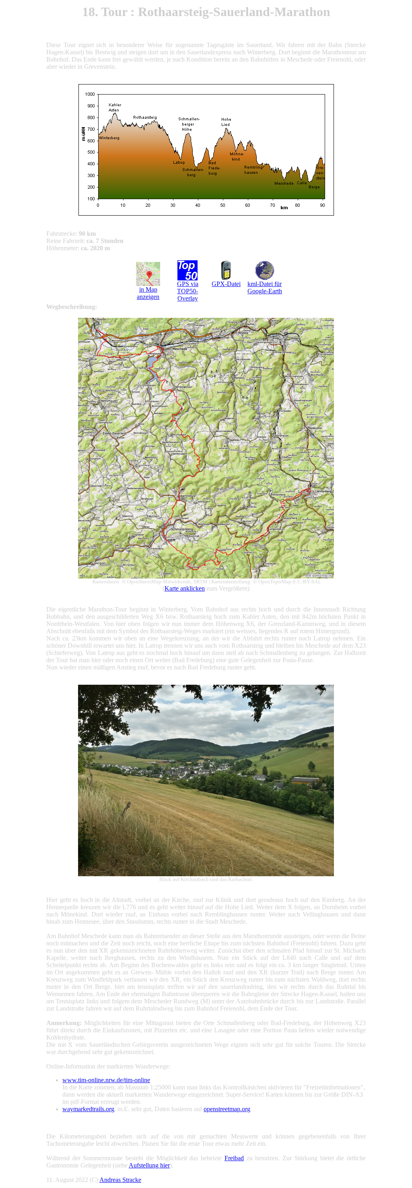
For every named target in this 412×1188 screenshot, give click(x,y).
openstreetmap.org (227, 1109)
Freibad (234, 1158)
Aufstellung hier (149, 1165)
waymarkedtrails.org (88, 1109)
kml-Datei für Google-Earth (264, 287)
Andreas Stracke (120, 1179)
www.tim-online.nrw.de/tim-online (106, 1080)
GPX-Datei (226, 283)
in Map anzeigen (148, 293)
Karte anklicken (185, 588)
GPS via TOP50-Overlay (187, 291)
